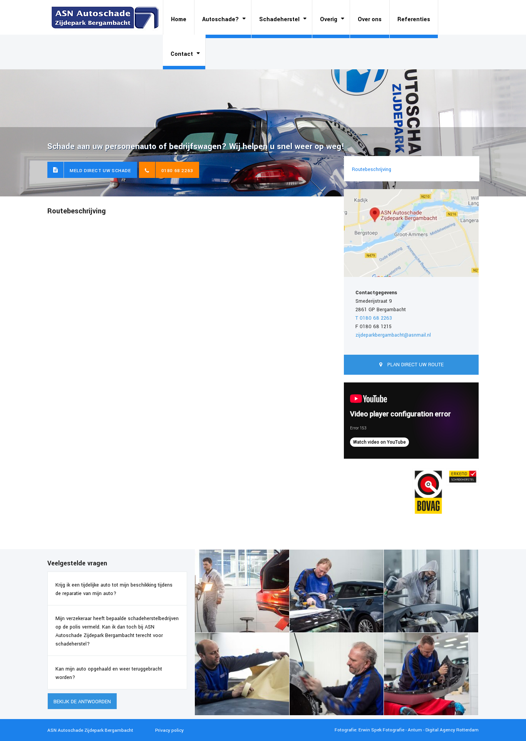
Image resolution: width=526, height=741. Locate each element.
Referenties (413, 19)
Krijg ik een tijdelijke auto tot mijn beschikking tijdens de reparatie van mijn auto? (114, 589)
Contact (182, 54)
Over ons (370, 19)
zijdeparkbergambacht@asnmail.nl (393, 335)
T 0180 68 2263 (373, 318)
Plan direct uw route (415, 364)
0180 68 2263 (177, 171)
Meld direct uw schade (100, 171)
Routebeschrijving (371, 169)
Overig (328, 19)
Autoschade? (220, 19)
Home (178, 19)
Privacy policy (169, 730)
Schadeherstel (279, 19)
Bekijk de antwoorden (82, 701)
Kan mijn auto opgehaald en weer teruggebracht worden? (108, 673)
